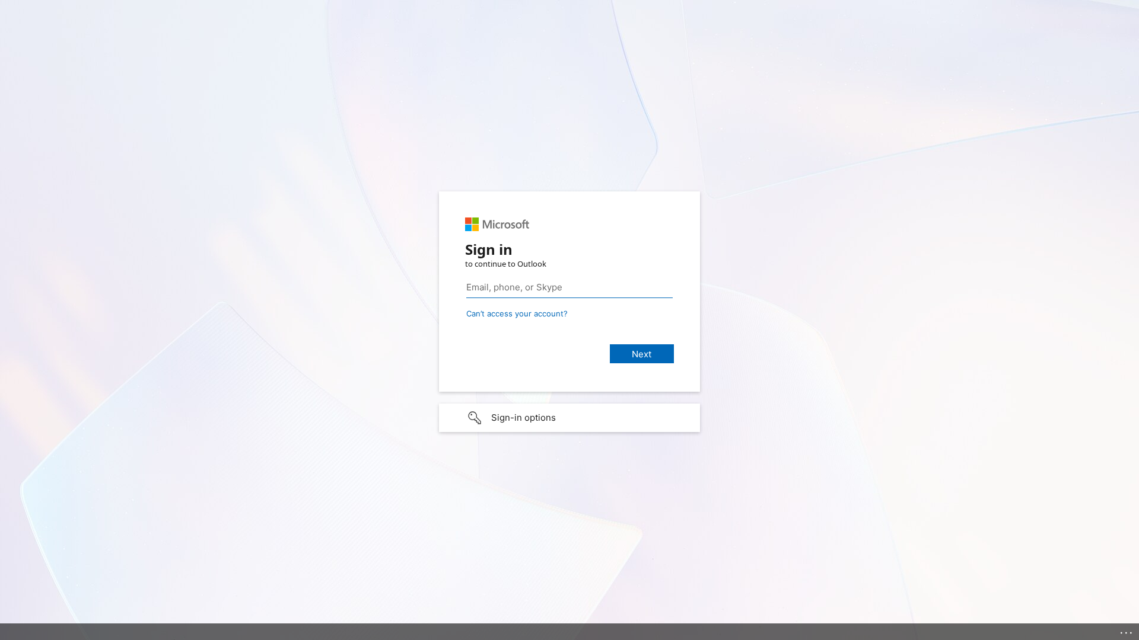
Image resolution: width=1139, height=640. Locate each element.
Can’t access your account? (517, 313)
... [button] (1127, 630)
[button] (569, 418)
